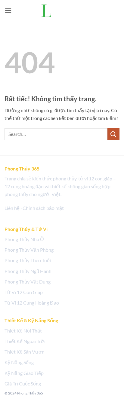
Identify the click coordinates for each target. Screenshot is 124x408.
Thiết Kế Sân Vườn (25, 351)
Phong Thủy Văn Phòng (29, 250)
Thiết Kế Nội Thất (23, 330)
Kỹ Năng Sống (19, 362)
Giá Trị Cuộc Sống (23, 383)
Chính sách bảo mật (43, 208)
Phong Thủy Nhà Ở (24, 239)
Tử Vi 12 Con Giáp (24, 292)
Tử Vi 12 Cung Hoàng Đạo (32, 302)
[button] (8, 10)
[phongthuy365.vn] (62, 10)
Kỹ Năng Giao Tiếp (24, 373)
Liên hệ (12, 208)
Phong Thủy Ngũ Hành (28, 271)
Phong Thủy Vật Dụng (28, 281)
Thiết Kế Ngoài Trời (25, 341)
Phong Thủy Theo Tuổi (28, 260)
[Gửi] (113, 134)
